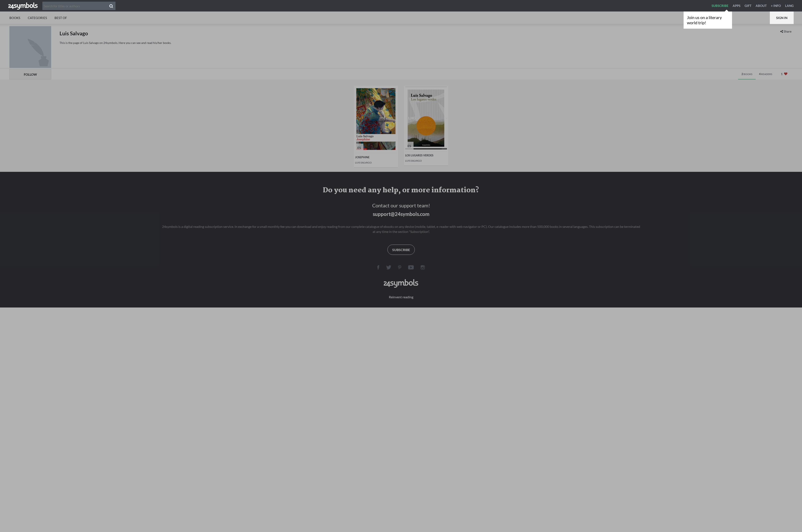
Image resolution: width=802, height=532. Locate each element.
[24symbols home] (23, 5)
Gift (748, 6)
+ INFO (776, 6)
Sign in (781, 18)
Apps (736, 6)
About (761, 6)
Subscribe (720, 6)
